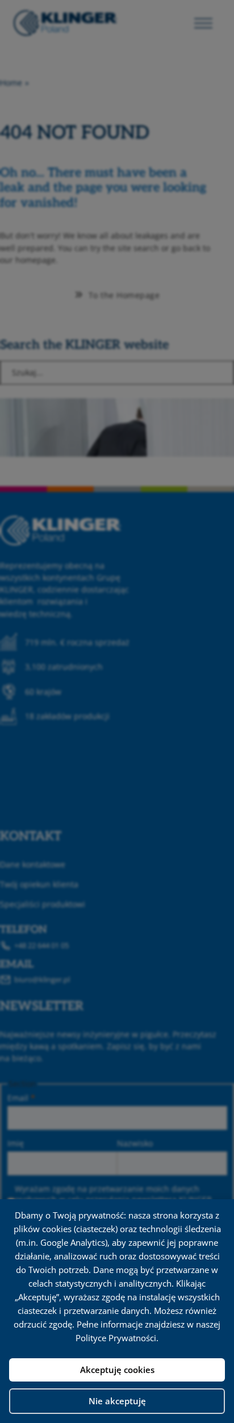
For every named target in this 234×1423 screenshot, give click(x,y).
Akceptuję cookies (117, 1369)
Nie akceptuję (117, 1401)
